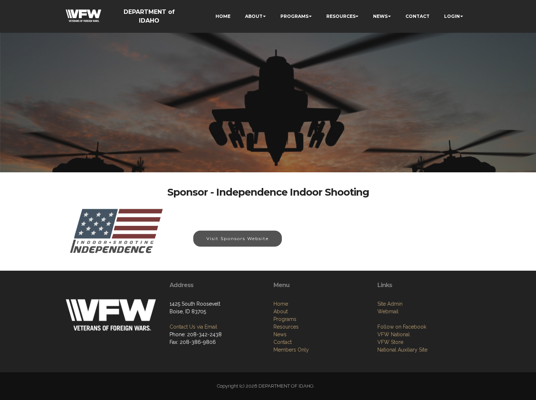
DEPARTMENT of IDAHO (149, 16)
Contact (282, 342)
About (280, 311)
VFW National (393, 334)
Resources (286, 327)
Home (280, 304)
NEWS (380, 16)
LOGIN (452, 16)
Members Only (291, 350)
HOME (222, 16)
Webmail (388, 311)
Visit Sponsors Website (237, 238)
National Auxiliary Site (402, 350)
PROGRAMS (294, 16)
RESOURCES (341, 16)
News (280, 334)
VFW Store (390, 342)
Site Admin (390, 304)
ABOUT (254, 16)
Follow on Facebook (401, 327)
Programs (284, 319)
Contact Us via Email (193, 327)
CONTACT (417, 16)
